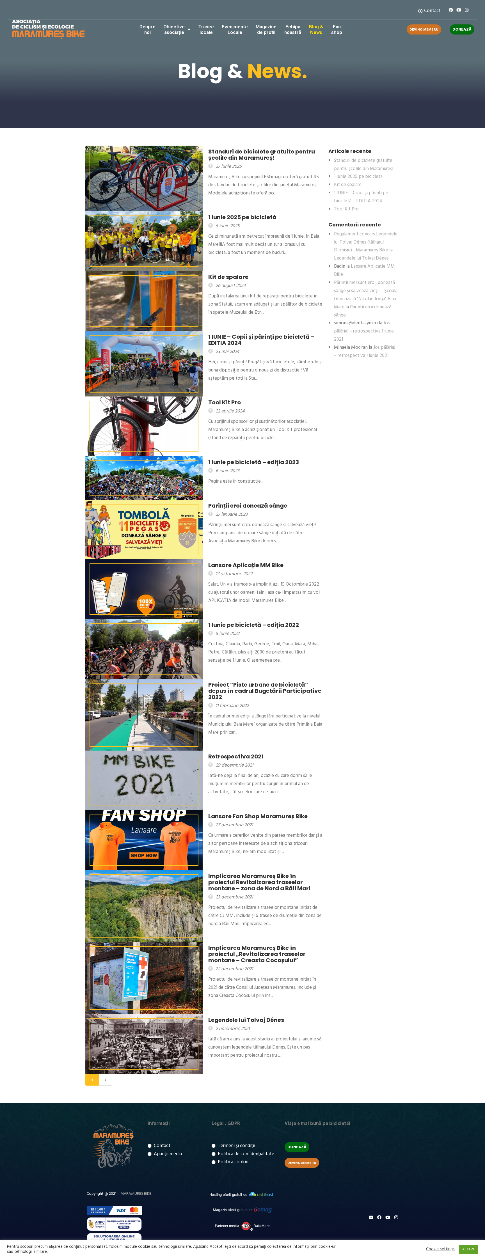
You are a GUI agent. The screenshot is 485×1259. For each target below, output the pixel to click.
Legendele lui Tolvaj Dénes (361, 258)
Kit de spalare (348, 185)
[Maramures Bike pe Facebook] (451, 10)
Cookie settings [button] (440, 1249)
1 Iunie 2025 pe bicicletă (358, 176)
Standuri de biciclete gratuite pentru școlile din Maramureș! (363, 165)
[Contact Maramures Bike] (371, 1217)
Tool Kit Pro (346, 209)
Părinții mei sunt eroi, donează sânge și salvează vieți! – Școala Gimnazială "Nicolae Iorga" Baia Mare (365, 295)
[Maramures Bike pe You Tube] (459, 10)
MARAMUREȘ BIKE (135, 1194)
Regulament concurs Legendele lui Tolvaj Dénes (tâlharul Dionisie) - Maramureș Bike (365, 242)
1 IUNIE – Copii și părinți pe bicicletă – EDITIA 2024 (361, 197)
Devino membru (423, 30)
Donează (462, 29)
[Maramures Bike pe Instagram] (467, 10)
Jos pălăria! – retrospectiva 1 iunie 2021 (364, 331)
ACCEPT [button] (468, 1249)
